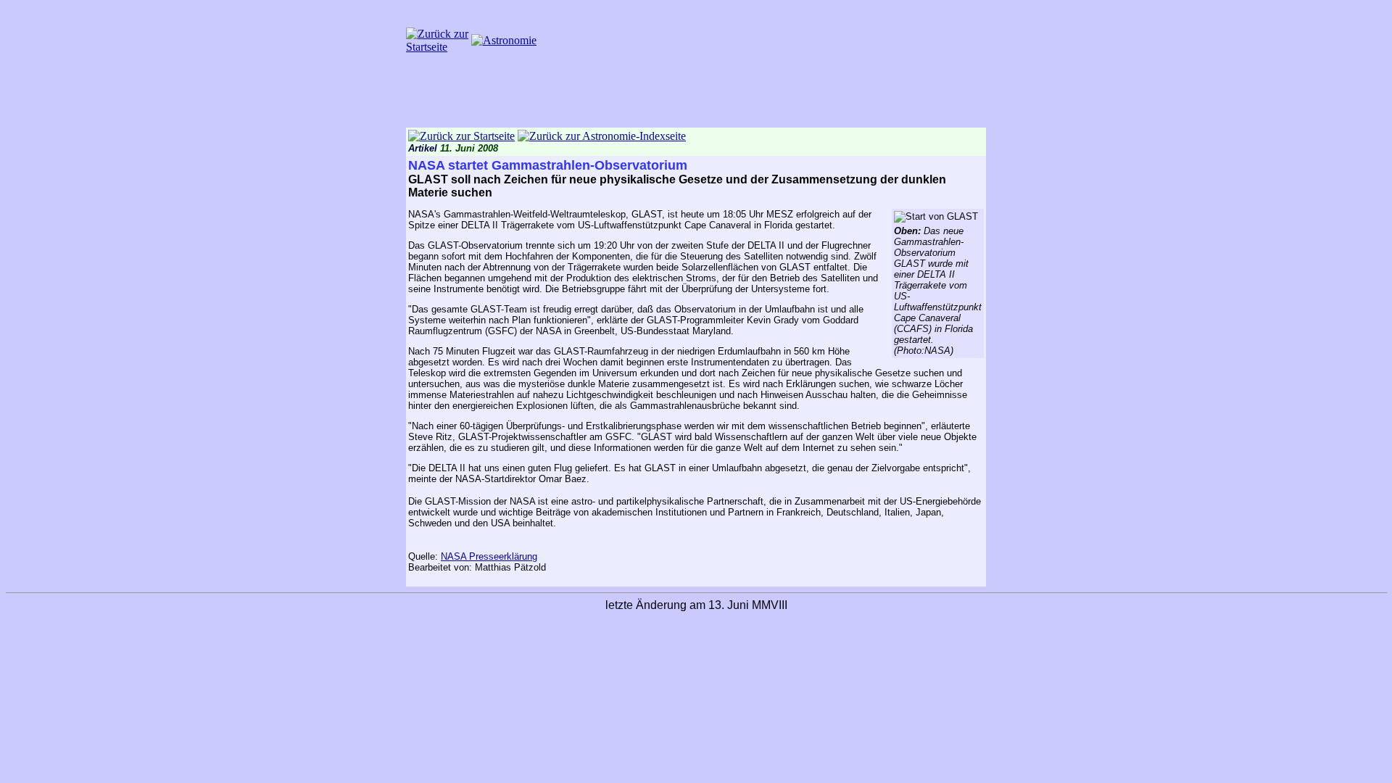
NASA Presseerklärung (489, 556)
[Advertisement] (696, 95)
